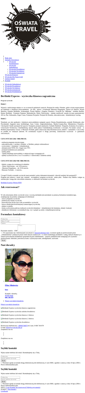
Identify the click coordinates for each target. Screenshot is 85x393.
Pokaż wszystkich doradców (14, 301)
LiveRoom (4, 391)
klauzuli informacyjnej (42, 233)
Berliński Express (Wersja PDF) (11, 183)
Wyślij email (9, 295)
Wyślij (3, 240)
